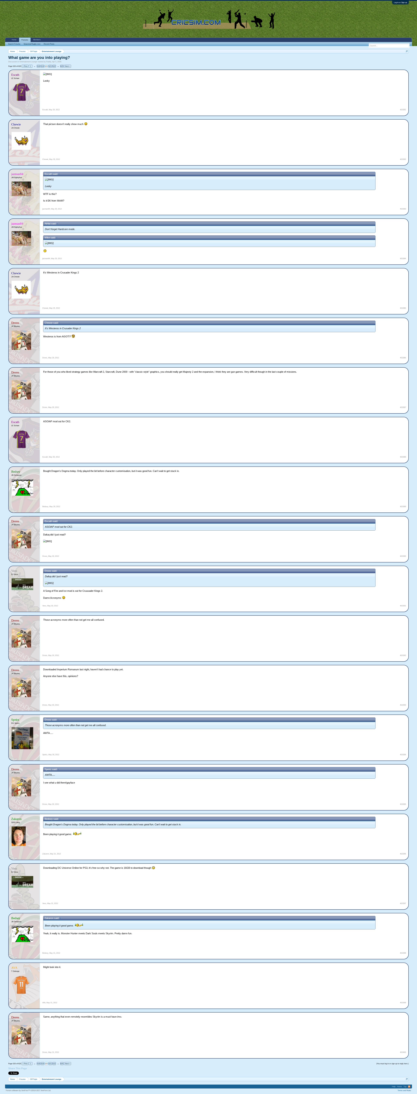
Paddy (48, 62)
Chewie (45, 159)
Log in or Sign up (400, 2)
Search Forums (14, 44)
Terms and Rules (404, 1090)
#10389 (403, 506)
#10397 (403, 903)
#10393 (403, 705)
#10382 (403, 159)
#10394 (403, 755)
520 (46, 66)
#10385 (403, 308)
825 (61, 66)
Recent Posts (49, 44)
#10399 (403, 1003)
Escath (45, 110)
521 (50, 66)
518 (38, 66)
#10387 (403, 407)
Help (393, 1086)
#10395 (403, 804)
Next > (67, 66)
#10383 (403, 209)
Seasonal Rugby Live (32, 44)
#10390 (403, 556)
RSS (409, 1086)
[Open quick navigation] (407, 51)
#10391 (403, 606)
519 (42, 66)
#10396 (403, 854)
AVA (43, 1003)
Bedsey (45, 506)
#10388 (403, 457)
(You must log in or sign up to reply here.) (392, 1064)
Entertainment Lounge (28, 62)
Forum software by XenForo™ (28, 1090)
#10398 (403, 953)
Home (14, 40)
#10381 (403, 110)
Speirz (44, 755)
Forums (25, 40)
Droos (44, 358)
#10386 (403, 358)
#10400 (403, 1052)
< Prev (25, 66)
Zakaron (45, 854)
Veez (44, 606)
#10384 (403, 258)
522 (54, 66)
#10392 (403, 655)
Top (404, 1086)
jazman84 (46, 209)
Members (37, 40)
